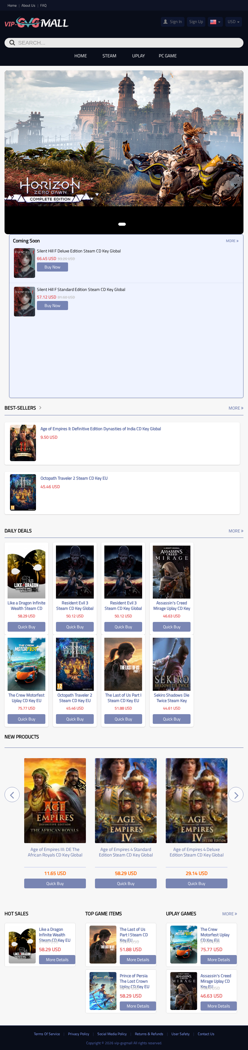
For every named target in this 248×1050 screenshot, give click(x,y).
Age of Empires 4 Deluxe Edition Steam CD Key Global (197, 852)
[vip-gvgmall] (37, 22)
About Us (28, 5)
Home (13, 5)
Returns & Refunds (149, 1034)
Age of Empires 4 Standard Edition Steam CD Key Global (126, 852)
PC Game (168, 55)
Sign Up (196, 21)
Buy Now (52, 267)
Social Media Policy (112, 1034)
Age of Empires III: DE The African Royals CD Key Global (55, 852)
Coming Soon (26, 240)
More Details (57, 959)
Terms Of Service (47, 1034)
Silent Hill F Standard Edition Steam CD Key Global (81, 289)
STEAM (109, 55)
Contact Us (206, 1034)
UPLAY (138, 55)
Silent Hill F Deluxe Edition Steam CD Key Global (79, 251)
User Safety (181, 1034)
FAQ (43, 5)
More (231, 241)
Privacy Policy (79, 1034)
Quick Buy (26, 626)
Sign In (175, 21)
